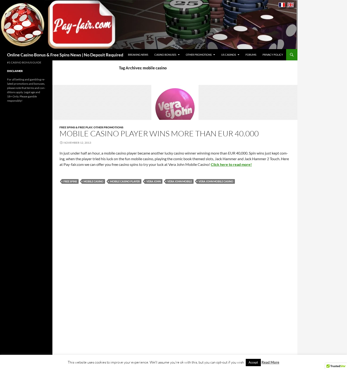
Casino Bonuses (165, 54)
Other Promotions (199, 54)
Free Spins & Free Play (75, 127)
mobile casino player (125, 181)
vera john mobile (179, 181)
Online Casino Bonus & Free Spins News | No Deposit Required (65, 54)
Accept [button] (253, 362)
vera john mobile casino (216, 181)
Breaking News (138, 54)
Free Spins (70, 181)
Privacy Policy (272, 54)
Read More (270, 362)
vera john (153, 181)
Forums (250, 54)
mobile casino (93, 181)
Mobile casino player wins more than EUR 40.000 (159, 133)
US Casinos (228, 54)
